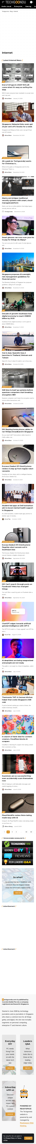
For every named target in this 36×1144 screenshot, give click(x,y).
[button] (28, 1138)
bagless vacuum (8, 541)
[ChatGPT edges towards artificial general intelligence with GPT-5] (18, 611)
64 (31, 832)
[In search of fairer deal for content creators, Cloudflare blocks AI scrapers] (18, 724)
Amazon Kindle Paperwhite (11, 158)
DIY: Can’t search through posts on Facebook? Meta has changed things (17, 586)
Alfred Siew (8, 98)
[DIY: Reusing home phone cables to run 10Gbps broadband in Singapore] (18, 417)
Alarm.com (6, 195)
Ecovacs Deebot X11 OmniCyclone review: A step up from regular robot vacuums (17, 468)
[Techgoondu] (15, 2)
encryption (7, 387)
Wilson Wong (8, 826)
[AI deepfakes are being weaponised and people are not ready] (18, 648)
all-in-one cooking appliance (13, 694)
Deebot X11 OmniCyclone (11, 463)
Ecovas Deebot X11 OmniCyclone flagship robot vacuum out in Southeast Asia (16, 547)
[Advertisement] (18, 31)
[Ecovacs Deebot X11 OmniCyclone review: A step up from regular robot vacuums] (18, 454)
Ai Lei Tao (7, 519)
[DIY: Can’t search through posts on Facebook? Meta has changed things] (18, 572)
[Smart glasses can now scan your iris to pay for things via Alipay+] (18, 225)
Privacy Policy (10, 1138)
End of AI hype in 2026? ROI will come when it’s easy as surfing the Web (17, 87)
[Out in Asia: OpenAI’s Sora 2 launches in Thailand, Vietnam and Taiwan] (18, 341)
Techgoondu (9, 211)
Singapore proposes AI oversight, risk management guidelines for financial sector (16, 276)
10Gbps (5, 426)
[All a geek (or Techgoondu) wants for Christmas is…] (18, 149)
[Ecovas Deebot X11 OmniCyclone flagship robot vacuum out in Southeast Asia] (18, 533)
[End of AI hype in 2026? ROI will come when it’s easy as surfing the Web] (18, 73)
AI (3, 81)
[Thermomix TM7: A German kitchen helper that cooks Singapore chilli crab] (18, 685)
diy (4, 581)
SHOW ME (10, 1114)
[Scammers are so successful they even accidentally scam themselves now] (18, 764)
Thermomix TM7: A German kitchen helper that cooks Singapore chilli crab (17, 699)
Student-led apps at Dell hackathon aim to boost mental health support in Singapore (17, 508)
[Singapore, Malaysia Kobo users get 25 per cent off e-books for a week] (18, 112)
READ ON (18, 893)
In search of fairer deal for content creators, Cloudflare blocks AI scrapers (17, 739)
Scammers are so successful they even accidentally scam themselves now (17, 778)
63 (26, 832)
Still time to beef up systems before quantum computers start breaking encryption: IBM (17, 392)
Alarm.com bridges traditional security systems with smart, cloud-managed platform (17, 200)
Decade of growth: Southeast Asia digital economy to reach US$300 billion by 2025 (17, 316)
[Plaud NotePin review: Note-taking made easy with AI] (18, 803)
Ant (4, 234)
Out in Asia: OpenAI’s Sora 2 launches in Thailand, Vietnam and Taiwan (17, 355)
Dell (4, 502)
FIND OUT (27, 1068)
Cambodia (6, 772)
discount (6, 121)
